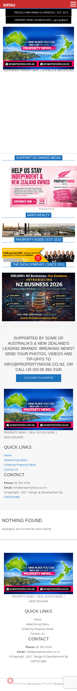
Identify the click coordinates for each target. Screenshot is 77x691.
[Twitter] (9, 442)
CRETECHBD (12, 497)
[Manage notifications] (10, 681)
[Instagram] (12, 442)
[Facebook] (6, 442)
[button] (73, 4)
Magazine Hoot (35, 683)
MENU (9, 5)
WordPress (58, 683)
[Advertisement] (38, 114)
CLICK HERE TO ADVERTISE (38, 377)
